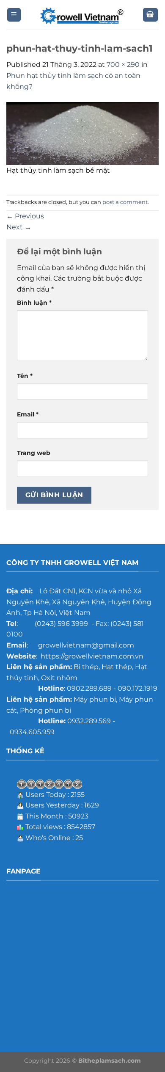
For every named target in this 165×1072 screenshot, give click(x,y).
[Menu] (14, 15)
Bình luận (34, 302)
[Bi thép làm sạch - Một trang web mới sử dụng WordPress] (82, 15)
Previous (25, 216)
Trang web (33, 453)
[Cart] (150, 15)
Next (18, 227)
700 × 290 (123, 65)
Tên (25, 376)
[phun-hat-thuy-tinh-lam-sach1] (82, 133)
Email (27, 414)
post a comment (125, 202)
